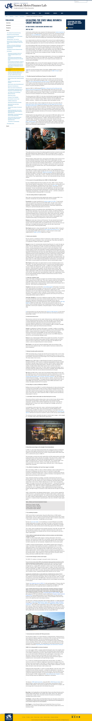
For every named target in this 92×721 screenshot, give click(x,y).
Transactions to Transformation (13, 121)
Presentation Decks (10, 123)
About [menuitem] (62, 13)
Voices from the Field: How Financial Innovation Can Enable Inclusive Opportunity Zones (14, 118)
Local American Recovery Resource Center (16, 76)
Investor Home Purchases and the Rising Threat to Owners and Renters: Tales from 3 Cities (15, 42)
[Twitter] (75, 717)
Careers (32, 717)
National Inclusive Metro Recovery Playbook (14, 82)
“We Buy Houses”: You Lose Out (13, 39)
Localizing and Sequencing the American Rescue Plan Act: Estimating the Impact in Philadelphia (15, 66)
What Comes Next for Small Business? (15, 87)
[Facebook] (73, 717)
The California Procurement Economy (14, 32)
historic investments (60, 32)
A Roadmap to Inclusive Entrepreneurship (14, 49)
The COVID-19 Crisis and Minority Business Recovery (14, 93)
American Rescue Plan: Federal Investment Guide (16, 79)
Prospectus (8, 27)
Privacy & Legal (36, 717)
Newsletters (8, 25)
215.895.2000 (57, 719)
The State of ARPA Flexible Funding (14, 74)
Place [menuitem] (40, 13)
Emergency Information (54, 717)
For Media (28, 717)
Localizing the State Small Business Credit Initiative (15, 69)
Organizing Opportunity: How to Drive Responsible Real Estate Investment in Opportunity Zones (15, 111)
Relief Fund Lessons (11, 95)
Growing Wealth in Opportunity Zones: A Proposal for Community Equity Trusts (15, 90)
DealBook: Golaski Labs (12, 100)
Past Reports (22, 16)
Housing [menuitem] (33, 13)
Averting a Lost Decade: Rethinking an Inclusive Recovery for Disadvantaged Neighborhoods (14, 46)
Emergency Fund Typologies (13, 97)
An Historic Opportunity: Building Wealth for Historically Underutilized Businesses (16, 72)
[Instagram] (77, 717)
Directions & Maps (47, 717)
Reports (16, 16)
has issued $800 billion (36, 34)
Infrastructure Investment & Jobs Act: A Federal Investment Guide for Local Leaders (15, 54)
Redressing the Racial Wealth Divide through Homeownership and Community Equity (15, 58)
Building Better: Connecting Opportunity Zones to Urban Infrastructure (15, 115)
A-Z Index (23, 717)
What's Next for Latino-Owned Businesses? (16, 84)
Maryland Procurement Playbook (13, 34)
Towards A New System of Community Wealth (15, 108)
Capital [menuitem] (27, 13)
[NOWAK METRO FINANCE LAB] (25, 8)
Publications (11, 16)
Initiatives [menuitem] (55, 13)
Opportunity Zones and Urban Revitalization (13, 105)
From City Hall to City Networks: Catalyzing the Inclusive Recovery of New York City (16, 62)
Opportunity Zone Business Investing (14, 102)
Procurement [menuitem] (47, 13)
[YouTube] (79, 717)
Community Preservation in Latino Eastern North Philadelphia (14, 37)
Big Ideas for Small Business (13, 86)
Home (7, 16)
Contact (41, 717)
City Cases (8, 22)
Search (7, 126)
